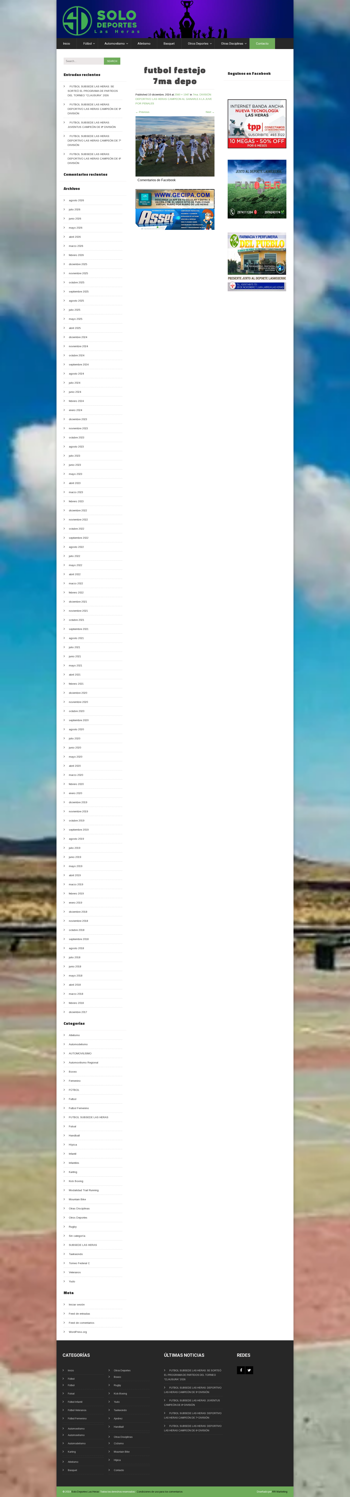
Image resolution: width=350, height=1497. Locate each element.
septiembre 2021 (79, 629)
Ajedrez (118, 1418)
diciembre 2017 (78, 1012)
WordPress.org (78, 1331)
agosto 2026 (76, 200)
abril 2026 (75, 236)
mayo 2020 (75, 756)
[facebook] (241, 1370)
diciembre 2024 (78, 337)
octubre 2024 (76, 355)
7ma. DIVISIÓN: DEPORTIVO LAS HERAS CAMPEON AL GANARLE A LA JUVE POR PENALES (174, 99)
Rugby (73, 1226)
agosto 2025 (76, 300)
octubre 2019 (76, 820)
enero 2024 (75, 410)
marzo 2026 (76, 245)
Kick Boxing (76, 1181)
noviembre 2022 (78, 519)
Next (210, 112)
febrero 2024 (76, 401)
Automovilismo (115, 43)
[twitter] (249, 1370)
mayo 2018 (75, 975)
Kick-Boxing (120, 1393)
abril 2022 (75, 574)
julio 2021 (74, 647)
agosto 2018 (76, 948)
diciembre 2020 (78, 692)
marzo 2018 (76, 993)
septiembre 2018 (79, 939)
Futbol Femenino (79, 1108)
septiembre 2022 (79, 537)
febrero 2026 (76, 255)
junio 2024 (75, 391)
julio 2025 (74, 309)
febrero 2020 (76, 784)
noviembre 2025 (78, 273)
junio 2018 (75, 966)
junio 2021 (75, 656)
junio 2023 (75, 464)
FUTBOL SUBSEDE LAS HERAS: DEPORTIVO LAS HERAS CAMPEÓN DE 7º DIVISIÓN (94, 141)
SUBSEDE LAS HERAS (83, 1244)
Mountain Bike (77, 1199)
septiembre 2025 (79, 291)
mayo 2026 (75, 227)
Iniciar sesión (77, 1304)
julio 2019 (74, 847)
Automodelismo (78, 1044)
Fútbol (87, 43)
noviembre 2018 (78, 920)
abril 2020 (75, 765)
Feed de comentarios (81, 1322)
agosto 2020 (76, 729)
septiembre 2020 (79, 720)
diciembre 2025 (78, 264)
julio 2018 (74, 957)
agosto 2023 (76, 446)
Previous (142, 112)
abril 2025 (75, 328)
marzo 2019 (76, 884)
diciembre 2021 (78, 601)
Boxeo (73, 1071)
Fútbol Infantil (75, 1402)
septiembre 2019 (79, 829)
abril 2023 (75, 483)
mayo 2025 (75, 318)
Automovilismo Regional (83, 1062)
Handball (74, 1135)
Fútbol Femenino (77, 1418)
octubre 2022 (76, 528)
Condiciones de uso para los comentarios (159, 1491)
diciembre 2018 (78, 911)
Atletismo (144, 43)
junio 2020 (75, 747)
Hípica (73, 1144)
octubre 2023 (76, 437)
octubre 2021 (76, 619)
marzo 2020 (76, 774)
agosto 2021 (76, 638)
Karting (73, 1172)
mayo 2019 (75, 866)
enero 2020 (75, 793)
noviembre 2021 (78, 610)
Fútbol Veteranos (77, 1410)
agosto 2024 (76, 373)
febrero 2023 (76, 501)
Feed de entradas (79, 1313)
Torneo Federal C (79, 1263)
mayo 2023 (75, 473)
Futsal (72, 1126)
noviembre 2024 (78, 346)
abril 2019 (75, 875)
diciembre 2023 (78, 419)
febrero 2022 (76, 592)
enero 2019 (75, 902)
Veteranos (75, 1272)
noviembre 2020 (78, 702)
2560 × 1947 (182, 94)
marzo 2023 (76, 492)
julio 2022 (74, 556)
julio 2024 (74, 382)
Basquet (169, 43)
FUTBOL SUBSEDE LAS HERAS (88, 1117)
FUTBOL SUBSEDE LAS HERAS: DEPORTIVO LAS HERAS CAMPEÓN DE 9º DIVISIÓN (94, 109)
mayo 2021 (75, 665)
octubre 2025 (76, 282)
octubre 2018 (76, 930)
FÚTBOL (74, 1089)
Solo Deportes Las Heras (85, 1491)
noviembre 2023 (78, 428)
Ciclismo (119, 1443)
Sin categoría (77, 1235)
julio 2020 (74, 738)
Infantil (72, 1153)
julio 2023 (74, 455)
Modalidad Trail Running (84, 1190)
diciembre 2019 (78, 802)
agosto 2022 (76, 546)
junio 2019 (75, 857)
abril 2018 (75, 984)
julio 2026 (74, 209)
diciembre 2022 (78, 510)
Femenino (75, 1080)
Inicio (66, 43)
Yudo (72, 1281)
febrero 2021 (76, 683)
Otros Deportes (198, 43)
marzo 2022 (76, 583)
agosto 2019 (76, 838)
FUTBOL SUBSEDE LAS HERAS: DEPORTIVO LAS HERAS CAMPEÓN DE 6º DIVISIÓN (94, 159)
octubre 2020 (76, 711)
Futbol (72, 1099)
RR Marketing (279, 1491)
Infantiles (74, 1162)
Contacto (262, 43)
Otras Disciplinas (232, 43)
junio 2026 (75, 218)
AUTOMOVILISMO (80, 1053)
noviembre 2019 (78, 811)
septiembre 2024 (79, 364)
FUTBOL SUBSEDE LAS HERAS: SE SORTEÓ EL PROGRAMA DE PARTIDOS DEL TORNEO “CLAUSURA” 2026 (93, 91)
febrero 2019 (76, 893)
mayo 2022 (75, 565)
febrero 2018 (76, 1002)
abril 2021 (75, 674)
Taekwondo (76, 1254)
